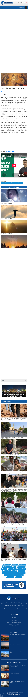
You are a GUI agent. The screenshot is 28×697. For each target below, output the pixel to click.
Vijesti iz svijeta (10, 577)
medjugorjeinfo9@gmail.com (15, 694)
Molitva (18, 568)
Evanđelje (4, 182)
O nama (14, 617)
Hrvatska (5, 568)
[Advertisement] (14, 25)
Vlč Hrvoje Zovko (20, 182)
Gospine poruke (21, 566)
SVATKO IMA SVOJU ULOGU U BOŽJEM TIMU (18, 651)
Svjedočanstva (7, 573)
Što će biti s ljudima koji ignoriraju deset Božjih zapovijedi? (18, 665)
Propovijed (14, 570)
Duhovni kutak (6, 564)
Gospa (14, 566)
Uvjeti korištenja (14, 620)
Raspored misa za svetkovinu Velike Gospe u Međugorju (13, 507)
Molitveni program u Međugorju (14, 622)
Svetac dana (22, 570)
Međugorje (12, 568)
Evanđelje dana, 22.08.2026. (6, 249)
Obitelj (24, 568)
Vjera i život (19, 577)
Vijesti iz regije (20, 575)
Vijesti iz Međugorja (10, 575)
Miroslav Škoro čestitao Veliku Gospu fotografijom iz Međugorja (13, 455)
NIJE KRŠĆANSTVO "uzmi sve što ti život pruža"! (18, 682)
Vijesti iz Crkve (22, 573)
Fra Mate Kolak (7, 566)
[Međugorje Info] (7, 2)
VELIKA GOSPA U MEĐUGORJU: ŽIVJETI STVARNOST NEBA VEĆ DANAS (13, 438)
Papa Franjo (6, 570)
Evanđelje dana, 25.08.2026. (6, 203)
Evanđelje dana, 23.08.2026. (6, 233)
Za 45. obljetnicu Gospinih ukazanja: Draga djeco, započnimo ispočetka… (18, 643)
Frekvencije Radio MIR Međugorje (14, 624)
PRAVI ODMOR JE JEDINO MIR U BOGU (17, 634)
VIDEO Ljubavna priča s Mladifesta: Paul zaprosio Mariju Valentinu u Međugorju (14, 472)
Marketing (14, 619)
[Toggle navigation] (26, 7)
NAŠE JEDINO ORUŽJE (14, 673)
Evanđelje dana (11, 182)
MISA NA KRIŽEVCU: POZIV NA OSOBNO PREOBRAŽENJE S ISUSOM (14, 560)
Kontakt (14, 625)
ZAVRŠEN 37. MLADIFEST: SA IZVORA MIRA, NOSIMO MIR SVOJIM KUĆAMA (13, 542)
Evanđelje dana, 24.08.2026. (6, 218)
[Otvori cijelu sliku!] (14, 79)
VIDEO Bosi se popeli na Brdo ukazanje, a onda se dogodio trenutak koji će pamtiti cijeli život (13, 419)
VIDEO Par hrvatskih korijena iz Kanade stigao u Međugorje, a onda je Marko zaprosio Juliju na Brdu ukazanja (12, 525)
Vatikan (14, 573)
